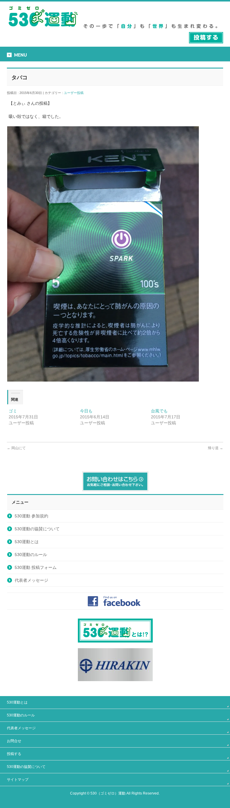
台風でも (159, 410)
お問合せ (14, 741)
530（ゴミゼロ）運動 (107, 793)
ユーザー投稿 (75, 93)
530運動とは (27, 541)
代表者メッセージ (31, 580)
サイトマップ (17, 779)
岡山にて (16, 448)
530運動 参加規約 (31, 516)
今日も (86, 410)
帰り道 (215, 448)
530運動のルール (31, 554)
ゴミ (13, 410)
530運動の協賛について (37, 528)
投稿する (14, 754)
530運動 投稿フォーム (36, 567)
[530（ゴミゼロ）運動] (43, 29)
